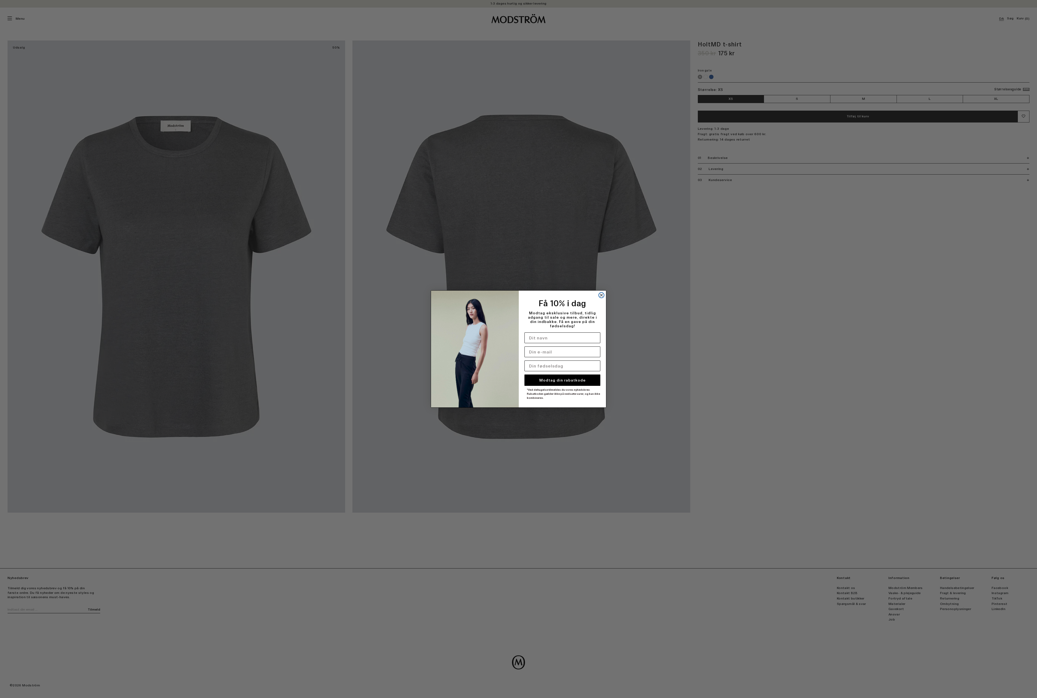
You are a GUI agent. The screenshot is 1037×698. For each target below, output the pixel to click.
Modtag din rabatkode (562, 380)
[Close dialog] (601, 295)
